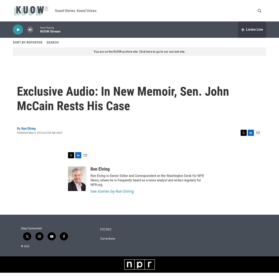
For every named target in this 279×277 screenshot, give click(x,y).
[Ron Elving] (77, 178)
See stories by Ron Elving (112, 191)
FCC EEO (105, 229)
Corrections (107, 238)
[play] (18, 29)
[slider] (36, 29)
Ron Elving (28, 128)
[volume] (30, 29)
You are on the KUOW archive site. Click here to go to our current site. (139, 51)
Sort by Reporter (27, 42)
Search (53, 42)
